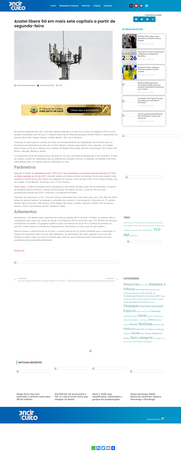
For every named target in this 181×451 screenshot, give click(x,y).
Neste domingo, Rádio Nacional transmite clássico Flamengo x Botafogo (145, 397)
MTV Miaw (151, 225)
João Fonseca (144, 320)
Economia (145, 306)
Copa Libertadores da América (136, 302)
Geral (142, 316)
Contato (108, 6)
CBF (154, 293)
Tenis (163, 338)
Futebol (134, 316)
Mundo (134, 324)
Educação (157, 306)
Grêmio (125, 320)
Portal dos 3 (140, 329)
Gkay (125, 225)
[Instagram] (131, 6)
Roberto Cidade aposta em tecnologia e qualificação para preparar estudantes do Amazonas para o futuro (151, 86)
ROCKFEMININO (148, 230)
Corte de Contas (139, 223)
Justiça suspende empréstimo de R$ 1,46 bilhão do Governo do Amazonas (150, 116)
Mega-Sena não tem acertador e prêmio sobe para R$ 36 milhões (33, 397)
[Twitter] (147, 6)
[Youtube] (136, 6)
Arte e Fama (144, 285)
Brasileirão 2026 (154, 290)
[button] (136, 19)
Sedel (142, 333)
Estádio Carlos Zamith (143, 311)
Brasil (138, 290)
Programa (127, 333)
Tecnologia (157, 338)
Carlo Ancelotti (146, 293)
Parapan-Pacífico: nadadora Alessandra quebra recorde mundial (148, 69)
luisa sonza (137, 225)
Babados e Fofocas (68, 6)
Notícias (86, 6)
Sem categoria (142, 337)
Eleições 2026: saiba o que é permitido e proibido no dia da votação (149, 38)
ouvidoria (157, 225)
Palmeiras (156, 325)
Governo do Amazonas (155, 316)
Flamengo (155, 311)
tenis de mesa (127, 342)
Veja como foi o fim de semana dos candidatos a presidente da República (151, 54)
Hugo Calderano (134, 320)
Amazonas (131, 284)
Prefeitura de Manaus (155, 329)
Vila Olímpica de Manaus (142, 342)
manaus (144, 225)
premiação (134, 230)
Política (128, 329)
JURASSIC (130, 225)
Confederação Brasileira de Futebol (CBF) (141, 296)
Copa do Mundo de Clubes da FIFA (149, 299)
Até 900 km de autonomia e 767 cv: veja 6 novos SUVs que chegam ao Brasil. (71, 397)
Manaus (152, 320)
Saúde (135, 333)
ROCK (140, 230)
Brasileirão (145, 290)
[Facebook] (141, 6)
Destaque (131, 306)
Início (53, 6)
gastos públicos (158, 223)
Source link (19, 250)
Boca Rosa (130, 223)
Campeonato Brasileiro (131, 293)
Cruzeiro (152, 302)
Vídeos (96, 6)
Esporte (129, 311)
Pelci (162, 325)
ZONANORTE (134, 236)
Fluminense (127, 316)
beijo (125, 223)
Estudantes (148, 223)
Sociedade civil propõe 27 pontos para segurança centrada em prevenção (150, 100)
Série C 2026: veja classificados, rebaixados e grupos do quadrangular (107, 397)
